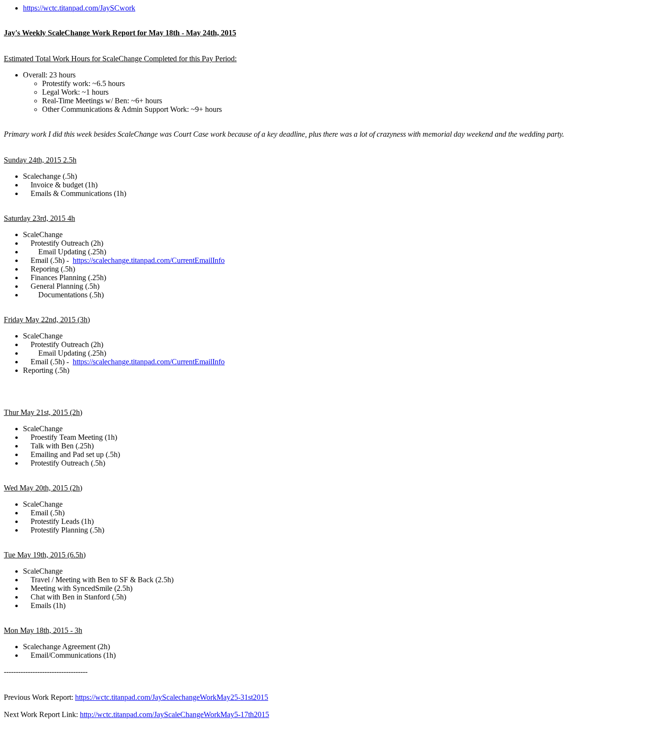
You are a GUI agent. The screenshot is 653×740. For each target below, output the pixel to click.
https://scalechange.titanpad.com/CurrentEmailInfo (149, 260)
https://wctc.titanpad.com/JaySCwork (79, 8)
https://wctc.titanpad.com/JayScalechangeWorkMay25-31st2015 (171, 697)
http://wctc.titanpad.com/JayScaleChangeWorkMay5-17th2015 (174, 714)
